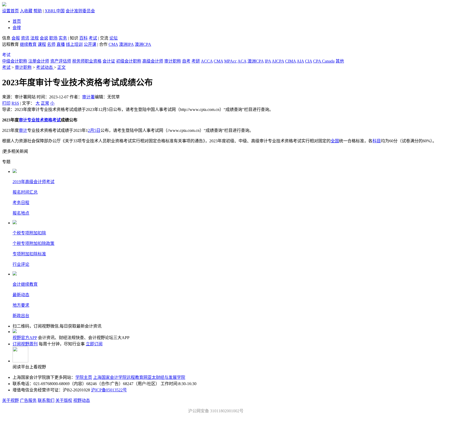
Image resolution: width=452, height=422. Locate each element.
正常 (45, 103)
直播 (60, 44)
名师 (51, 44)
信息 (6, 38)
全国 (335, 141)
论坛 (113, 38)
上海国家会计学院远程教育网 (120, 377)
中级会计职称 (14, 61)
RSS (15, 103)
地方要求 (21, 305)
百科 (83, 38)
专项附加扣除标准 (29, 254)
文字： (38, 103)
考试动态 (45, 67)
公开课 (90, 44)
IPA (268, 61)
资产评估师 (60, 61)
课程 (42, 44)
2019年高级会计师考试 (33, 181)
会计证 (109, 61)
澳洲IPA (126, 44)
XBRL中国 (55, 11)
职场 (53, 38)
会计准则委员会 (80, 11)
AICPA (278, 61)
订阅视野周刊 (25, 344)
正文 (61, 67)
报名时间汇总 (25, 192)
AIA (300, 61)
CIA (308, 61)
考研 (195, 61)
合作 (103, 44)
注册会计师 (38, 61)
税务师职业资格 (86, 61)
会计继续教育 (25, 284)
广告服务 (28, 400)
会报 (16, 38)
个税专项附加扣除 (29, 233)
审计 (23, 130)
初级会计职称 (128, 61)
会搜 (17, 27)
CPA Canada (324, 61)
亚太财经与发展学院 (166, 377)
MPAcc (230, 61)
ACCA (207, 61)
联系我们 (46, 400)
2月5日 (94, 130)
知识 (74, 38)
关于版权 (63, 400)
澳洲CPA (143, 44)
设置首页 (10, 11)
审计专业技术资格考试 (40, 120)
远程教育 (11, 44)
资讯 (25, 38)
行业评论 (21, 264)
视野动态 (81, 400)
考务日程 (21, 202)
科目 (376, 141)
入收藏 (26, 11)
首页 (17, 21)
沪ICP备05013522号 (109, 390)
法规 (34, 38)
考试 (93, 38)
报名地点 (21, 213)
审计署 (88, 97)
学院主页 (83, 377)
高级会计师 (152, 61)
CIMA (290, 61)
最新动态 (21, 294)
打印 (6, 103)
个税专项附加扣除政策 (33, 243)
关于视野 (10, 400)
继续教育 (28, 44)
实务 (63, 38)
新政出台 (21, 315)
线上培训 (74, 44)
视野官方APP (25, 337)
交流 (104, 38)
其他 (340, 61)
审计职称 (172, 61)
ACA (242, 61)
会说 (44, 38)
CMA (113, 44)
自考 (186, 61)
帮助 (37, 11)
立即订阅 (94, 344)
